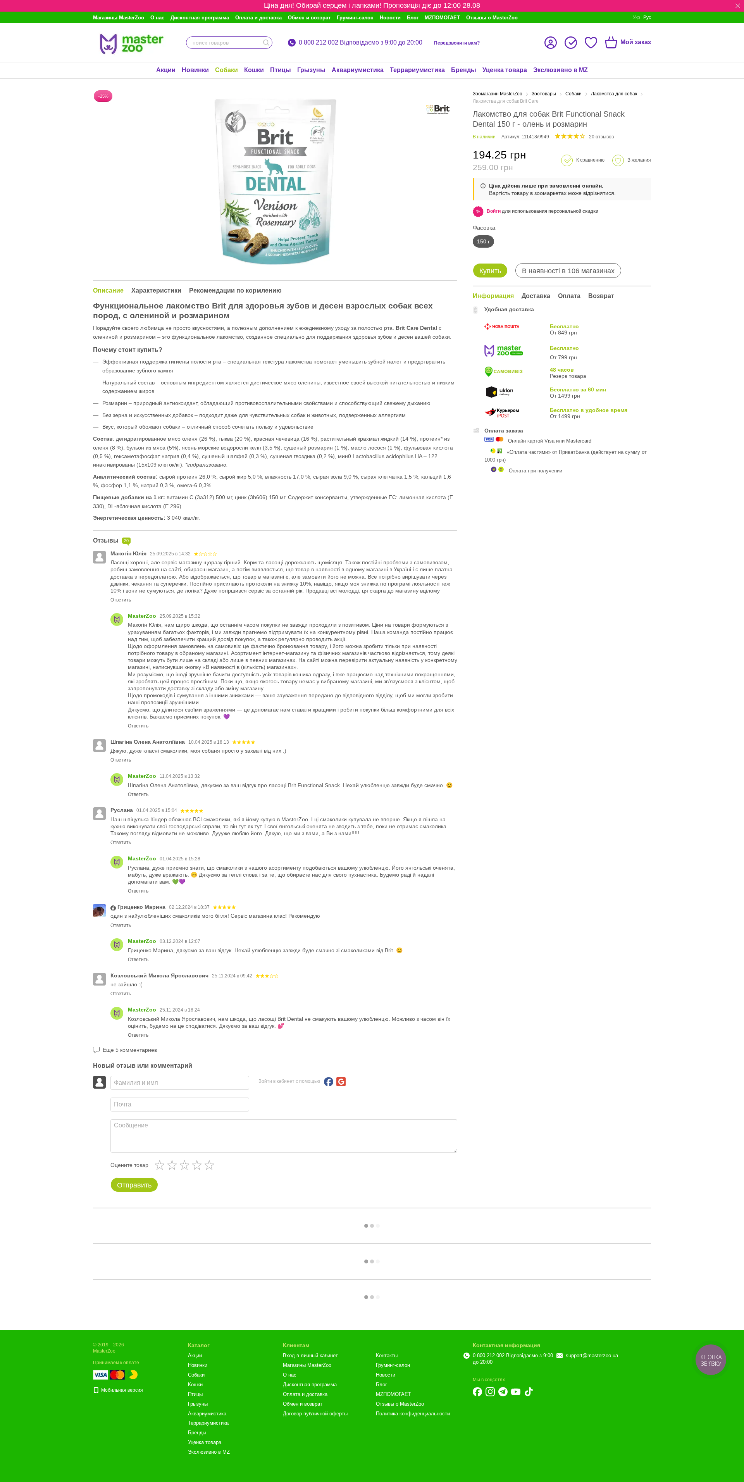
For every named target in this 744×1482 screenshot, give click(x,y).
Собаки (226, 70)
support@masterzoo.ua (592, 1355)
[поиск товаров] (266, 42)
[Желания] (591, 42)
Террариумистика (417, 70)
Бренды (463, 70)
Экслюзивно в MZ (560, 70)
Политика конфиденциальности (413, 1414)
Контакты (387, 1355)
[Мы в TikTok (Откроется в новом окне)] (528, 1391)
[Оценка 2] (173, 1165)
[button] (737, 5)
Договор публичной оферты (315, 1414)
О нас (157, 18)
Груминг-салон (355, 18)
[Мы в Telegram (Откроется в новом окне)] (503, 1391)
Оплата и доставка (258, 18)
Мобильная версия (121, 1390)
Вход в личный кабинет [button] (310, 1355)
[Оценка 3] (186, 1165)
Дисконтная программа (199, 18)
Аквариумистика (358, 70)
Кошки (254, 70)
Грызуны (311, 70)
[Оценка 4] (198, 1165)
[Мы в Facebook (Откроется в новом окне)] (477, 1391)
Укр (636, 17)
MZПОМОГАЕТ (442, 18)
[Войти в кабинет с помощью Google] (341, 1081)
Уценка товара (504, 70)
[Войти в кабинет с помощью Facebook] (328, 1081)
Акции (166, 70)
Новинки (195, 70)
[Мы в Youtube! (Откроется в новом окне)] (515, 1391)
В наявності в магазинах (568, 271)
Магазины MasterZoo (118, 18)
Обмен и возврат (309, 18)
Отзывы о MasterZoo (492, 18)
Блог (412, 18)
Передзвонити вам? (457, 43)
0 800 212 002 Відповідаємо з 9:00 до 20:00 (360, 43)
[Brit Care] (437, 109)
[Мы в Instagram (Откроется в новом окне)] (490, 1391)
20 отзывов (601, 137)
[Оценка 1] (161, 1165)
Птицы (280, 70)
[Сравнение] (571, 42)
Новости (390, 18)
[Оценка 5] (211, 1165)
